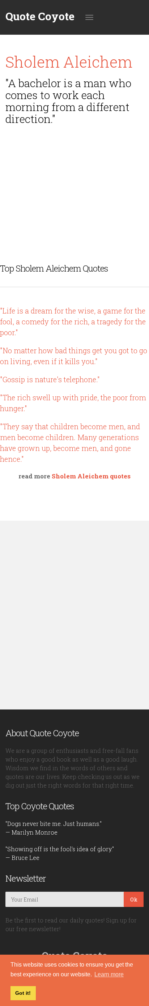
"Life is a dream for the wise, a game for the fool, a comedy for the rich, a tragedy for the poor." (73, 321)
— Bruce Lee (22, 857)
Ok (133, 899)
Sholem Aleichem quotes (91, 476)
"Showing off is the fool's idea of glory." (59, 849)
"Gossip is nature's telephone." (50, 379)
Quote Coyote (39, 16)
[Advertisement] (74, 181)
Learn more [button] (109, 974)
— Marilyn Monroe (31, 832)
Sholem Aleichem (68, 62)
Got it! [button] (23, 993)
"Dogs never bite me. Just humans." (53, 823)
